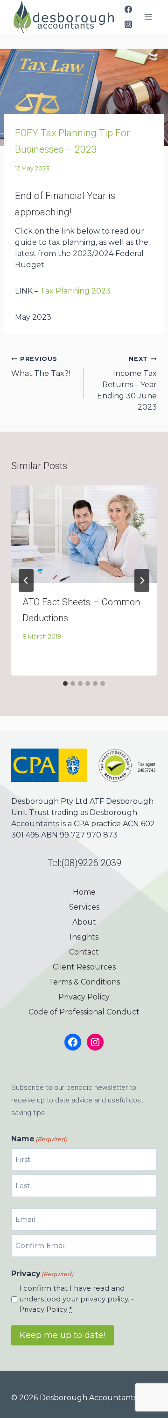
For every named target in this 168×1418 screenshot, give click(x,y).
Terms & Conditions (84, 981)
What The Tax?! (40, 366)
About (84, 922)
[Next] (141, 580)
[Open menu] (148, 16)
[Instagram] (128, 24)
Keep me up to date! (62, 1335)
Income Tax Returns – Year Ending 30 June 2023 (127, 383)
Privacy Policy (84, 996)
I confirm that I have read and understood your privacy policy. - (76, 1299)
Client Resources (84, 966)
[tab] (65, 683)
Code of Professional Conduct (84, 1011)
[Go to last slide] (26, 580)
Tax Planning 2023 (75, 291)
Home (84, 892)
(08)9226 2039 (91, 862)
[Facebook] (128, 9)
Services (84, 907)
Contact (84, 952)
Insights (84, 937)
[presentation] (84, 534)
